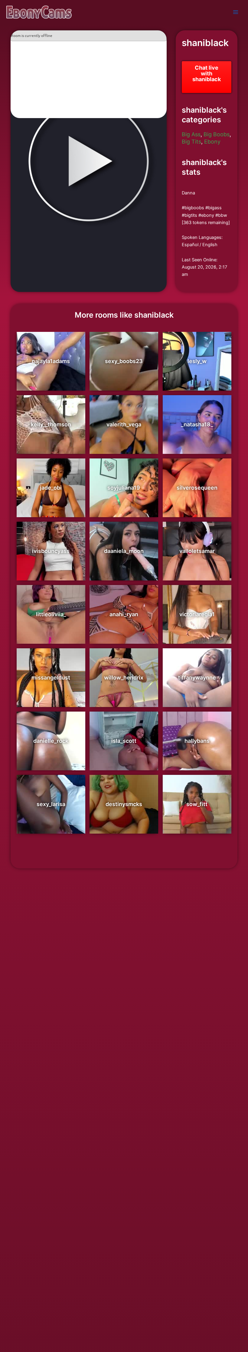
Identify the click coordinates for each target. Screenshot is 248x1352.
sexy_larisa (51, 804)
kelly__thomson (51, 424)
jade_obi (51, 487)
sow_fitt (196, 804)
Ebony (212, 141)
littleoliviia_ (51, 614)
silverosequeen (197, 487)
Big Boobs (217, 134)
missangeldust (50, 677)
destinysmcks (124, 804)
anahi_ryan (123, 614)
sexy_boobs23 (124, 361)
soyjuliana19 (123, 487)
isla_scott (123, 741)
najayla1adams (51, 361)
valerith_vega (123, 424)
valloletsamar (197, 551)
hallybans (197, 741)
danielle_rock (50, 741)
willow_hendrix (123, 677)
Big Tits (191, 141)
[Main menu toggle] (235, 12)
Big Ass (191, 134)
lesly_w (197, 361)
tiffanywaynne (197, 677)
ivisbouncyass (51, 551)
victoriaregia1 (197, 614)
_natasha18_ (197, 424)
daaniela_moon (124, 551)
